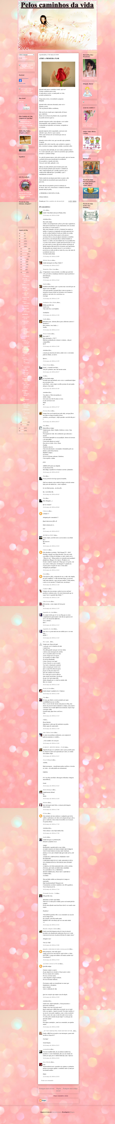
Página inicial (58, 1089)
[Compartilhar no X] (72, 201)
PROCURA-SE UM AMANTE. (26, 374)
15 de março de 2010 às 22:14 (51, 330)
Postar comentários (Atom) (61, 1096)
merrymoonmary (56, 1112)
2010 (22, 246)
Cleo (44, 697)
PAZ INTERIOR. (25, 399)
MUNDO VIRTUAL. (26, 379)
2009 (22, 428)
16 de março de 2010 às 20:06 (51, 1027)
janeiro (25, 425)
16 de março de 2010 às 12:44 (51, 684)
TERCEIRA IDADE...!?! (25, 322)
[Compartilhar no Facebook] (74, 201)
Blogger (72, 1112)
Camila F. (45, 589)
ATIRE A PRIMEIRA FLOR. (25, 342)
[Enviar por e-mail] (69, 201)
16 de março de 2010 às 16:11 (51, 756)
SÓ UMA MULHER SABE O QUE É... (25, 385)
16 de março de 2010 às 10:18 (51, 546)
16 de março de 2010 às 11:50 (51, 597)
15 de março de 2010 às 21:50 (51, 315)
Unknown (45, 511)
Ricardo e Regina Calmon (50, 929)
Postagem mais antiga (70, 1088)
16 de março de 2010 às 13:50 (51, 729)
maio (24, 267)
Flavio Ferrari (47, 365)
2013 (22, 238)
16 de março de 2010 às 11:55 (51, 608)
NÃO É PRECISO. (26, 302)
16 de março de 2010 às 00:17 (51, 372)
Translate (24, 58)
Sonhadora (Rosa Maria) (50, 302)
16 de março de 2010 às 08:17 (51, 422)
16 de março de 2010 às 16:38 (51, 798)
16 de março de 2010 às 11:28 (51, 585)
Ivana (44, 574)
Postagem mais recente (46, 1088)
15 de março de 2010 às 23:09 (51, 346)
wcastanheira (46, 1049)
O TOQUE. (25, 306)
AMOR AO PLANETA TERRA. (26, 405)
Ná (44, 922)
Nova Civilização (47, 760)
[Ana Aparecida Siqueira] (20, 81)
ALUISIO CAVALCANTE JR (51, 964)
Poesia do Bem (47, 688)
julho (24, 262)
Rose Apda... (46, 642)
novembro (25, 251)
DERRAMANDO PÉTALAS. (26, 310)
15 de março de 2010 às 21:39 (51, 298)
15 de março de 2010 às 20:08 (51, 256)
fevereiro (25, 422)
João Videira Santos (48, 732)
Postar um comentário (47, 1080)
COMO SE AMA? (25, 294)
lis (43, 376)
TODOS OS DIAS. (25, 298)
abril (24, 270)
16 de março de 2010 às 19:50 (51, 997)
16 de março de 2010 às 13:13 (51, 716)
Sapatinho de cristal (48, 612)
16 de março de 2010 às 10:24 (51, 570)
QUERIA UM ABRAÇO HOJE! (25, 393)
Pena (44, 425)
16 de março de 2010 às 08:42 (51, 494)
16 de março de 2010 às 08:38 (51, 472)
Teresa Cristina (47, 334)
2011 (22, 244)
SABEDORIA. (25, 337)
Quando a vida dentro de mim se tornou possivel (56, 949)
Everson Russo (47, 411)
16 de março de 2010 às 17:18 (51, 824)
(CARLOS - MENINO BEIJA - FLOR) (54, 747)
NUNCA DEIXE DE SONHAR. (26, 360)
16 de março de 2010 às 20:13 (51, 1045)
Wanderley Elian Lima (49, 269)
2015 (22, 233)
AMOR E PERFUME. (25, 353)
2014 (22, 236)
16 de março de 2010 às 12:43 (51, 638)
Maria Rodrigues (47, 790)
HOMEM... (25, 314)
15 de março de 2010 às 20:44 (51, 280)
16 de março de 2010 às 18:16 (51, 925)
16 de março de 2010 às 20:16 (51, 1058)
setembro (25, 256)
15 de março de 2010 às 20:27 (51, 265)
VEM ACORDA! (26, 275)
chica (44, 210)
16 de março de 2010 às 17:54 (51, 889)
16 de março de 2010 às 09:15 (51, 531)
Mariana (45, 802)
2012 (22, 241)
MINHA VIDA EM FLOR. (25, 288)
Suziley (45, 319)
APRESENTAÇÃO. (25, 318)
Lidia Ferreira (47, 601)
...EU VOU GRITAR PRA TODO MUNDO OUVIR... (58, 1031)
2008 (22, 431)
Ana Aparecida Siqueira (23, 78)
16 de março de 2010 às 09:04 (51, 507)
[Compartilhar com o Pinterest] (75, 201)
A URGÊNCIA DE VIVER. (26, 368)
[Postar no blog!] (71, 201)
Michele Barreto (47, 260)
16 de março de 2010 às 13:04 (51, 693)
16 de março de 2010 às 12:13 (51, 625)
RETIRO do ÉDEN (48, 535)
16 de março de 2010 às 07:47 (51, 407)
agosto (24, 259)
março (24, 272)
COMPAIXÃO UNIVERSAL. (26, 412)
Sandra (45, 837)
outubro (25, 254)
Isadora (45, 284)
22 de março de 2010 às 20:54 (51, 1076)
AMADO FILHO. (25, 418)
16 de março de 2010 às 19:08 (51, 945)
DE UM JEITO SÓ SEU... (26, 280)
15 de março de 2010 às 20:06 (51, 215)
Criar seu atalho (22, 83)
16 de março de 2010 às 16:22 (51, 786)
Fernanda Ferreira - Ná (49, 893)
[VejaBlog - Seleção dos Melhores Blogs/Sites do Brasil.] (26, 66)
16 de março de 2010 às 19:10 (51, 960)
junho (24, 264)
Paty (44, 476)
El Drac (45, 813)
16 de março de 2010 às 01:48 (51, 388)
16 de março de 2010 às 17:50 (51, 833)
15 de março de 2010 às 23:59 (51, 361)
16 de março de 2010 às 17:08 (51, 809)
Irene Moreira (47, 1062)
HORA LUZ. (26, 285)
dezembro (25, 249)
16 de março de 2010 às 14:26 (51, 743)
